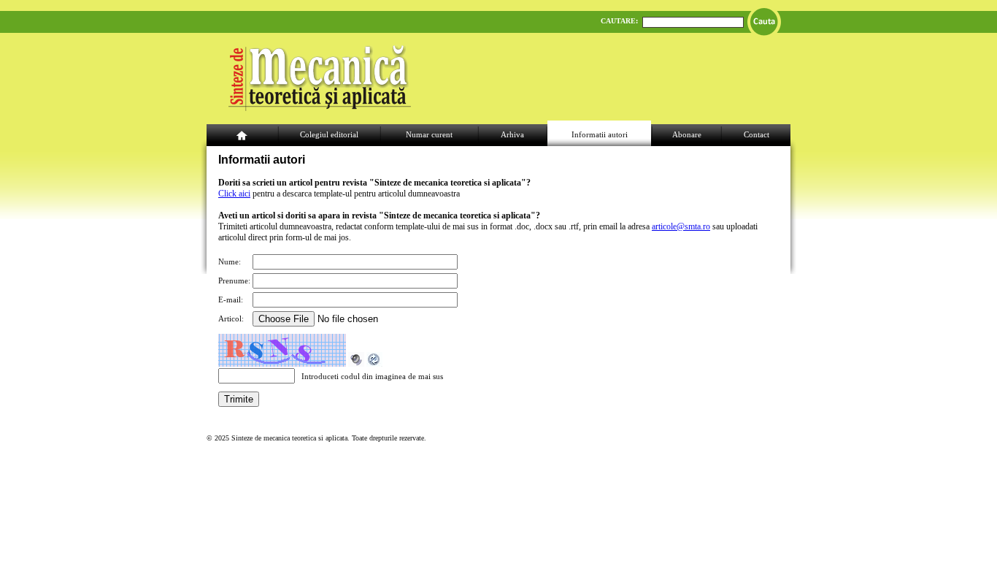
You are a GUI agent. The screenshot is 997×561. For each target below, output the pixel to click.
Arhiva (512, 135)
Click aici (234, 193)
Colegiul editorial (329, 135)
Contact (756, 135)
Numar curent (429, 135)
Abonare (686, 135)
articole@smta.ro (681, 226)
